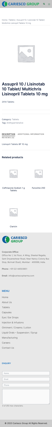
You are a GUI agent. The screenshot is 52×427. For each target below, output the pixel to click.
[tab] (8, 134)
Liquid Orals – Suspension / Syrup (19, 332)
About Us (7, 302)
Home (4, 20)
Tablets (12, 20)
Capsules (6, 312)
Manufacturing (10, 337)
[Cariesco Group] (20, 4)
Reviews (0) (8, 137)
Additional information (31, 134)
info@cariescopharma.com (21, 275)
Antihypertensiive (15, 123)
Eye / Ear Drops (10, 317)
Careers (6, 342)
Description (8, 134)
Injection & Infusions (13, 322)
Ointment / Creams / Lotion (16, 327)
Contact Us (8, 347)
